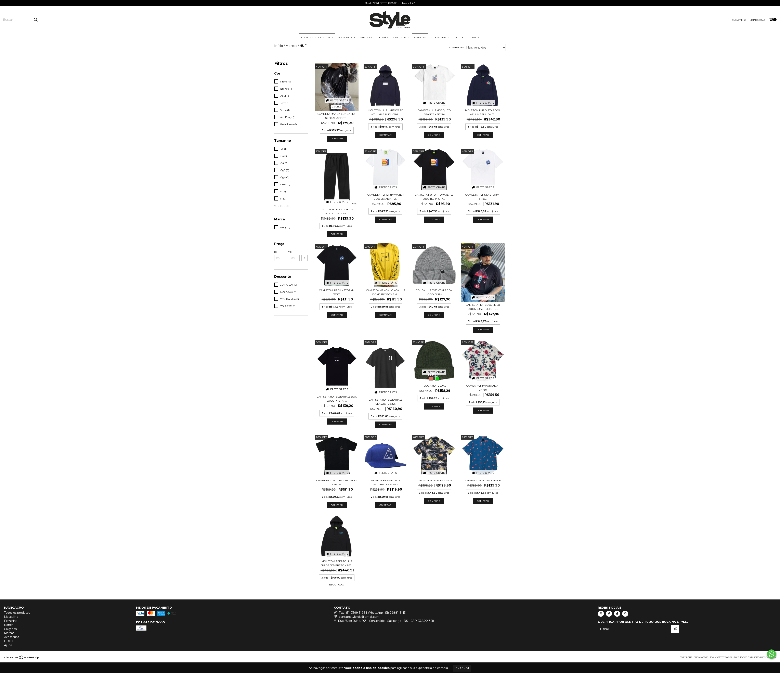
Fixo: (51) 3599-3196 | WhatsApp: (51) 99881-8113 (372, 612)
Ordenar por (456, 47)
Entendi (462, 668)
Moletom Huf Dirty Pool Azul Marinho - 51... (482, 112)
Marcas (420, 37)
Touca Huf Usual (434, 385)
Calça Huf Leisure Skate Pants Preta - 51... (337, 211)
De (275, 252)
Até (290, 252)
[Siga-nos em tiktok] (617, 614)
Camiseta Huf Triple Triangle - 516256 (336, 482)
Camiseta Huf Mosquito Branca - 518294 (434, 112)
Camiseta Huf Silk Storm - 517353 (483, 196)
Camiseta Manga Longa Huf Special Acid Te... (336, 115)
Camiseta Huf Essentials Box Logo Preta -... (337, 398)
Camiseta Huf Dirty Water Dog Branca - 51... (385, 196)
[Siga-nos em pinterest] (625, 614)
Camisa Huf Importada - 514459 (483, 387)
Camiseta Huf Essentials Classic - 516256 (385, 401)
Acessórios (440, 37)
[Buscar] (35, 19)
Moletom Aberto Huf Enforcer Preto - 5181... (337, 563)
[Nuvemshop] (22, 658)
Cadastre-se (739, 20)
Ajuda (474, 37)
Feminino (367, 37)
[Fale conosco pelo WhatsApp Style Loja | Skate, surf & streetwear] (771, 654)
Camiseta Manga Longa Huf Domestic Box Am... (385, 292)
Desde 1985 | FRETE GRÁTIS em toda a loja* (390, 2)
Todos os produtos (317, 37)
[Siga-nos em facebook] (609, 614)
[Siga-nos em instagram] (601, 614)
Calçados (401, 37)
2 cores (336, 106)
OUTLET (459, 37)
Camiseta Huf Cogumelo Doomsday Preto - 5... (483, 306)
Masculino (346, 37)
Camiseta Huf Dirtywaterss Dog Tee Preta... (434, 196)
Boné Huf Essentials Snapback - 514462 (385, 482)
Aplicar (304, 258)
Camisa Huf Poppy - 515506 (482, 480)
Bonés (383, 37)
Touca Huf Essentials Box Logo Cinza (434, 292)
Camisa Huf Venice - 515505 (434, 480)
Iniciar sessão (757, 20)
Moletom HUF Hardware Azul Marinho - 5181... (385, 112)
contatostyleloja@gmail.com (359, 617)
